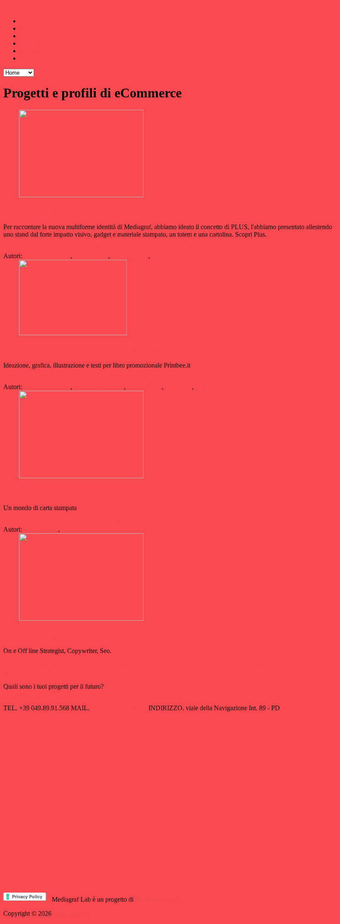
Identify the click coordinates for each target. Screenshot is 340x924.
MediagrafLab (22, 6)
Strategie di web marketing (268, 664)
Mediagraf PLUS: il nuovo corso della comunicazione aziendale (110, 211)
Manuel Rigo (91, 255)
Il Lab (28, 28)
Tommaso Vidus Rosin (225, 386)
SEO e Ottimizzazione (202, 664)
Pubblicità (203, 379)
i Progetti (32, 43)
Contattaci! (17, 693)
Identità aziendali (131, 248)
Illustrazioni (170, 248)
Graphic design (87, 248)
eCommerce (50, 379)
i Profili (29, 50)
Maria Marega (130, 255)
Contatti (30, 58)
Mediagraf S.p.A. (158, 899)
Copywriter (51, 248)
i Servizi (30, 35)
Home (28, 20)
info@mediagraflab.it (119, 707)
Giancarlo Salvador (99, 386)
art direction (18, 248)
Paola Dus (165, 255)
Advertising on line (28, 664)
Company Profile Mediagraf (51, 491)
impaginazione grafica (216, 248)
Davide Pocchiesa (47, 255)
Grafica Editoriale (91, 379)
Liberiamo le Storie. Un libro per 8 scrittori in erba (89, 349)
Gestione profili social (115, 664)
